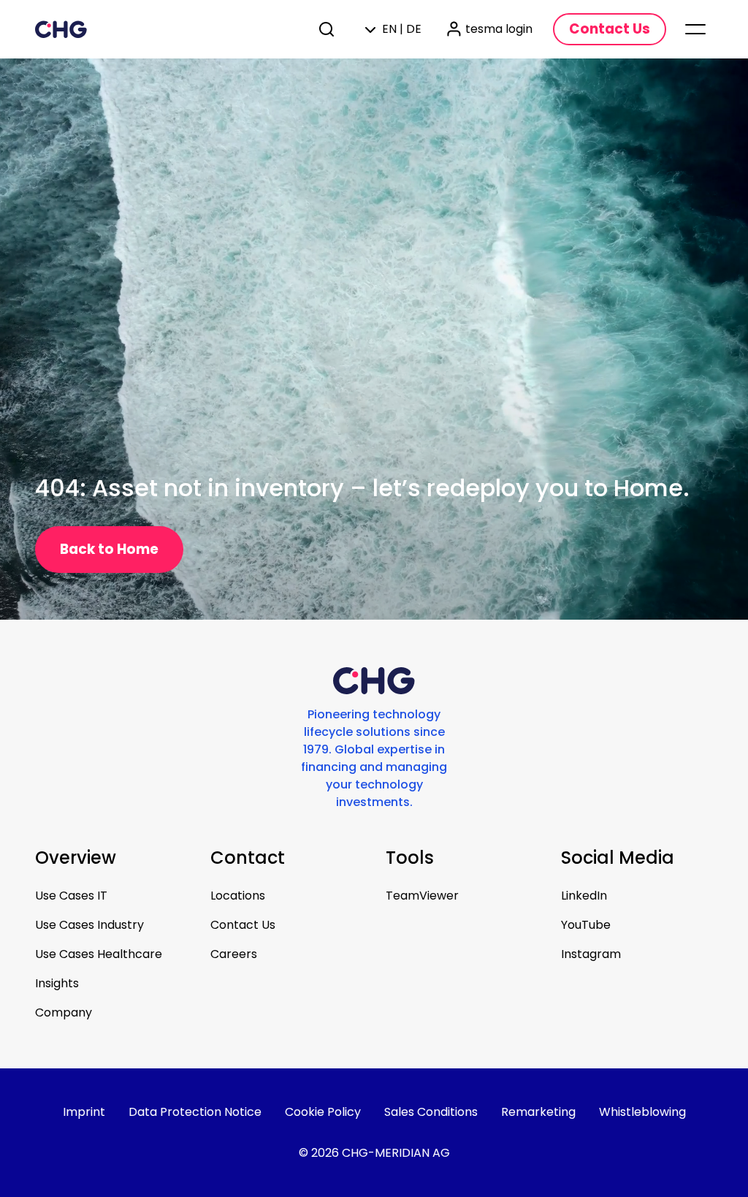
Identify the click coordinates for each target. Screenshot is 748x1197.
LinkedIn (584, 895)
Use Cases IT (71, 895)
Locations (237, 895)
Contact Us (242, 924)
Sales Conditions (431, 1111)
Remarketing (538, 1111)
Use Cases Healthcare (98, 954)
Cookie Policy (323, 1111)
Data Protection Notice (195, 1111)
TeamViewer (422, 895)
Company (63, 1012)
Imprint (84, 1111)
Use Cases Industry (89, 924)
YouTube (586, 924)
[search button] (328, 29)
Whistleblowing (642, 1111)
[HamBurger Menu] (695, 29)
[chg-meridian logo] (164, 29)
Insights (57, 983)
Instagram (591, 954)
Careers (233, 954)
